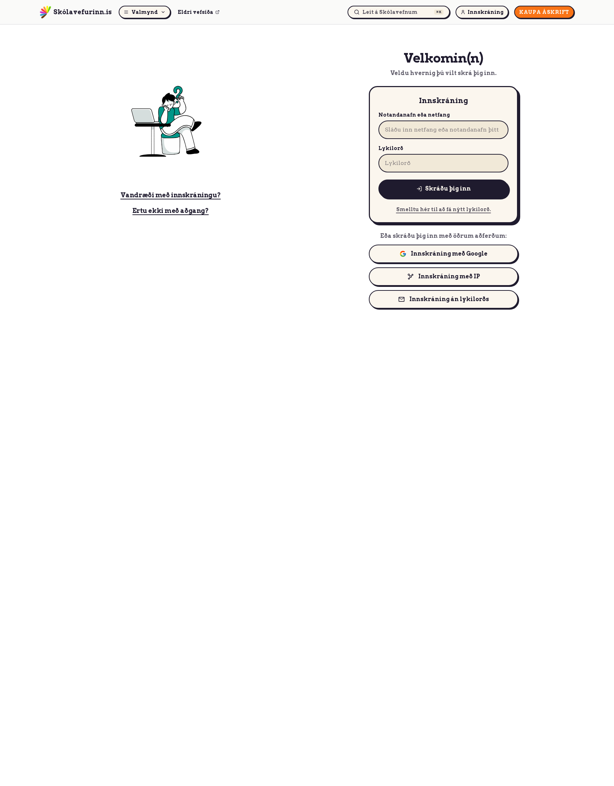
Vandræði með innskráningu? (170, 195)
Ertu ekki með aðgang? (171, 210)
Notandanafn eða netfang (414, 115)
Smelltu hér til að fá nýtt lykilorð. (443, 209)
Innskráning (485, 12)
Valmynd (144, 12)
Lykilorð (390, 148)
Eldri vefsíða (195, 12)
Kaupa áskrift (544, 12)
